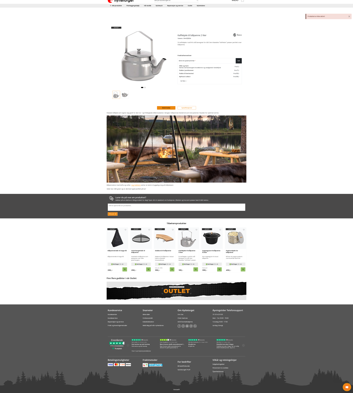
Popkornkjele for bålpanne (232, 251)
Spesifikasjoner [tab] (186, 108)
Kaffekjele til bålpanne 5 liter (187, 251)
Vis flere (183, 81)
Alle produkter (116, 6)
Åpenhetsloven (218, 372)
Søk (238, 61)
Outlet (190, 6)
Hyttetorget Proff (184, 370)
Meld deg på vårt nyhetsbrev (153, 325)
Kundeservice (112, 318)
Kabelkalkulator (148, 322)
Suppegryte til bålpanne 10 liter (211, 251)
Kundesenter (112, 314)
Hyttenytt (159, 6)
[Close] (349, 16)
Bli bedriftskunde (184, 366)
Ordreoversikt (148, 318)
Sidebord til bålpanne (163, 251)
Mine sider (146, 314)
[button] (142, 87)
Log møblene (136, 185)
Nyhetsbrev (201, 6)
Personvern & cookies (220, 368)
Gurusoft (176, 390)
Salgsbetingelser (219, 364)
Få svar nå (112, 214)
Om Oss (180, 314)
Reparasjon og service (175, 6)
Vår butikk (147, 6)
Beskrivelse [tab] (166, 108)
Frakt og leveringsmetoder (117, 325)
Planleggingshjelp (132, 6)
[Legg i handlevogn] (124, 269)
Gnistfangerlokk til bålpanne (138, 251)
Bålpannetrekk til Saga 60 (117, 251)
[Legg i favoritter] (125, 230)
